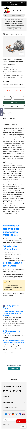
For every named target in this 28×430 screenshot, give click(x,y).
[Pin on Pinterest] (14, 118)
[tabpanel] (14, 170)
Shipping (11, 84)
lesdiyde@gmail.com (10, 271)
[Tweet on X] (8, 118)
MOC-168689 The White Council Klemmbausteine (13, 34)
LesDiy (4, 64)
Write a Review (15, 369)
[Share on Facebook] (11, 118)
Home (4, 33)
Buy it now (14, 102)
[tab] (6, 124)
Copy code (18, 28)
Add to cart (19, 98)
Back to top (14, 379)
